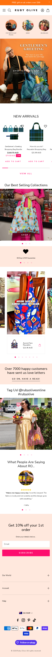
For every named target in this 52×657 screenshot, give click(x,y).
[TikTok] (34, 620)
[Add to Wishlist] (22, 126)
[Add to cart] (39, 345)
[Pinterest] (29, 620)
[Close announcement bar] (49, 2)
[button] (4, 10)
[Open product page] (13, 132)
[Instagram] (23, 620)
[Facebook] (17, 620)
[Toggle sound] (40, 329)
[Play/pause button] (12, 276)
